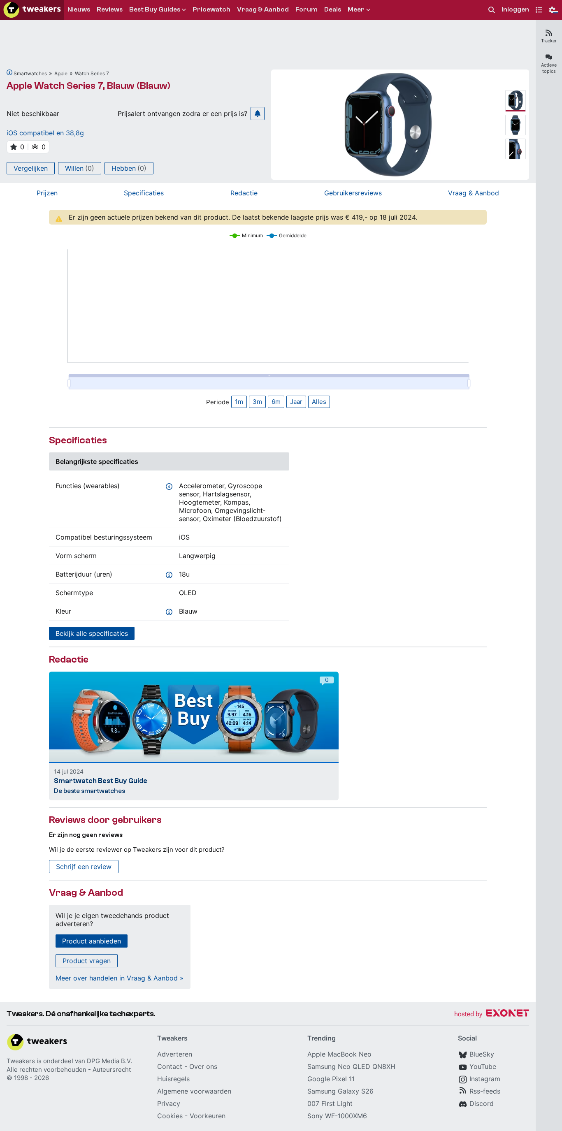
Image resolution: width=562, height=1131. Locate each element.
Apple (60, 73)
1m (239, 402)
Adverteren (174, 1054)
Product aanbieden (91, 941)
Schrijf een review (83, 866)
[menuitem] (491, 10)
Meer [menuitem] (356, 9)
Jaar (296, 402)
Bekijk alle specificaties (92, 633)
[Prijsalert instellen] (258, 113)
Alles (319, 402)
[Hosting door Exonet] (491, 1014)
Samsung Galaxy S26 (340, 1091)
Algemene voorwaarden (194, 1091)
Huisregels (173, 1079)
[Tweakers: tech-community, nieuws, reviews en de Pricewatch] (32, 10)
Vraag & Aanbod (473, 193)
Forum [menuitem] (306, 9)
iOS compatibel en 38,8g (45, 133)
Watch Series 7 (92, 73)
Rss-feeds (484, 1091)
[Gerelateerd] (9, 72)
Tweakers (21, 1061)
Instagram (484, 1079)
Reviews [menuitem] (110, 9)
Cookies (170, 1116)
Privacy (168, 1103)
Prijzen (47, 193)
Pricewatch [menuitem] (211, 9)
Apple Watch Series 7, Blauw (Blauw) (88, 85)
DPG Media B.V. (109, 1061)
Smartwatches (30, 73)
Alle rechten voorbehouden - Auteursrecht (69, 1069)
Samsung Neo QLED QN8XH (351, 1066)
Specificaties (144, 193)
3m (257, 402)
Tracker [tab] (549, 41)
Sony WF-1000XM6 (337, 1116)
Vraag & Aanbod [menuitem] (263, 9)
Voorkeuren (207, 1116)
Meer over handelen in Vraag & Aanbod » (119, 978)
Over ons (203, 1066)
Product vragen (87, 961)
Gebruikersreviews (353, 193)
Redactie (244, 193)
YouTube (482, 1066)
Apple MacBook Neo (339, 1054)
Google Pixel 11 (331, 1079)
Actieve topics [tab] (549, 68)
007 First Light (330, 1103)
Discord (481, 1103)
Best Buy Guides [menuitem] (154, 9)
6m (276, 402)
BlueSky (481, 1054)
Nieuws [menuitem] (78, 9)
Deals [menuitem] (332, 9)
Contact (169, 1066)
